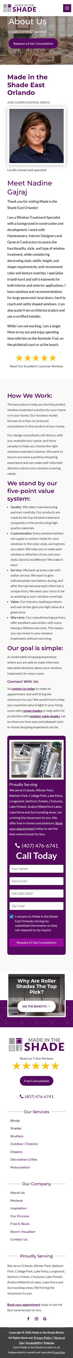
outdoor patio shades (45, 716)
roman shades (32, 710)
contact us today (23, 688)
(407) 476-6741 (40, 845)
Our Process (19, 1216)
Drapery (16, 1152)
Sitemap (49, 1342)
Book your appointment (23, 1304)
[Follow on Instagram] (36, 1319)
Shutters (16, 1136)
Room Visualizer (22, 1232)
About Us (17, 1193)
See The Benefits (34, 1006)
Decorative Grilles (23, 1159)
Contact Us (19, 1239)
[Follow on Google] (44, 1319)
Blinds (15, 1121)
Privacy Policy (43, 1337)
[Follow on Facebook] (28, 1319)
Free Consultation (36, 1081)
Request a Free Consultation (33, 43)
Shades (15, 1128)
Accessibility (34, 1342)
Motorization (20, 1167)
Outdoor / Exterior (24, 1144)
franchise (59, 1352)
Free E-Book (19, 1224)
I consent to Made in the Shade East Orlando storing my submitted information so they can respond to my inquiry (36, 923)
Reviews (16, 1200)
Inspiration (18, 1208)
